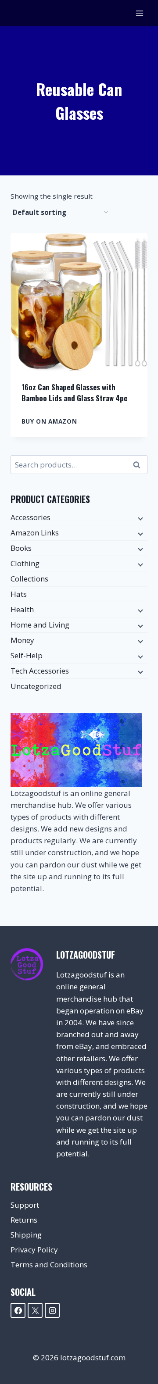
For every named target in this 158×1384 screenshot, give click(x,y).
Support (25, 1205)
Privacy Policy (34, 1250)
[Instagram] (52, 1310)
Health (22, 609)
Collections (29, 579)
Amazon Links (35, 533)
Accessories (30, 517)
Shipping (26, 1235)
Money (22, 640)
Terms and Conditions (49, 1264)
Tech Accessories (40, 671)
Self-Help (27, 655)
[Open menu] (139, 13)
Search (139, 465)
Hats (19, 594)
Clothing (25, 563)
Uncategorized (36, 686)
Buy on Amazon (49, 421)
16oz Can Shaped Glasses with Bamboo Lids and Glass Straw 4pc (74, 393)
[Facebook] (18, 1310)
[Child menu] (139, 518)
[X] (35, 1310)
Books (21, 548)
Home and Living (40, 625)
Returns (24, 1220)
